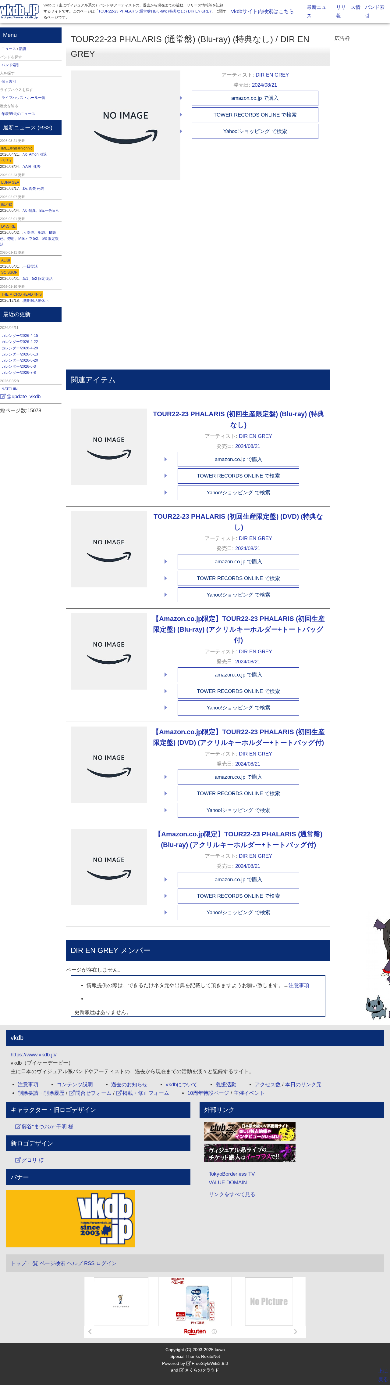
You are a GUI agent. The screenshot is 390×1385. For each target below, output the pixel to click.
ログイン (106, 1263)
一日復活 (30, 266)
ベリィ (6, 160)
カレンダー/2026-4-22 (20, 342)
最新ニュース (19, 127)
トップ (18, 1263)
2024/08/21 (264, 85)
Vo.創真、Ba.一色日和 (41, 210)
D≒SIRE (8, 226)
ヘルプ (75, 1263)
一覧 (33, 1263)
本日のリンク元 (303, 1084)
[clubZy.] (292, 1133)
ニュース (9, 49)
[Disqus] (149, 261)
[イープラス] (292, 1154)
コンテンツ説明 (75, 1084)
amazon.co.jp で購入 (255, 98)
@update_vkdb (23, 396)
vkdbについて (181, 1084)
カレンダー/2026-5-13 (20, 354)
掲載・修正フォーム (145, 1093)
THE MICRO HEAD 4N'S (21, 294)
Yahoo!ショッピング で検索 (255, 131)
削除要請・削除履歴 (41, 1093)
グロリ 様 (33, 1160)
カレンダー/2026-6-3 (19, 366)
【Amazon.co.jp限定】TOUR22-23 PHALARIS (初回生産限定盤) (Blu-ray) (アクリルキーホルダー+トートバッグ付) (238, 629)
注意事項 (299, 985)
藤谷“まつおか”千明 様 (47, 1127)
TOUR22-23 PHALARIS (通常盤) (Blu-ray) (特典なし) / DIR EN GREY (155, 11)
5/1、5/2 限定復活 (38, 278)
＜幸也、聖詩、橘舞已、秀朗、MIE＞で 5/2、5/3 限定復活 (29, 238)
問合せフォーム (93, 1093)
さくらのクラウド (202, 1370)
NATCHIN (10, 389)
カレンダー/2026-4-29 (20, 348)
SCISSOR (9, 272)
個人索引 (9, 81)
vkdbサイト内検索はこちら (262, 11)
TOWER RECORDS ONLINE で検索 (255, 115)
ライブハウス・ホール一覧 (23, 98)
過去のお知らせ (129, 1084)
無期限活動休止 (36, 300)
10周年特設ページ (208, 1093)
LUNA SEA (10, 182)
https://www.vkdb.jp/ (34, 1055)
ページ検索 (53, 1263)
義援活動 (226, 1084)
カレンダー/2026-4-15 (20, 336)
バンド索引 (11, 65)
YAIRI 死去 (32, 166)
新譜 (22, 49)
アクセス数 (268, 1084)
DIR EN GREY (272, 75)
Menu (10, 35)
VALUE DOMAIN (228, 1182)
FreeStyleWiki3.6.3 (210, 1363)
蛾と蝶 (6, 204)
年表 (5, 114)
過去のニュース (22, 114)
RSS (45, 127)
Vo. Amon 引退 (35, 154)
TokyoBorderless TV (232, 1174)
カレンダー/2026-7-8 (19, 372)
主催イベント (249, 1093)
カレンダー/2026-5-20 (20, 360)
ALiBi (5, 260)
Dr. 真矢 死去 (33, 188)
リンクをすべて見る (232, 1194)
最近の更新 (16, 314)
